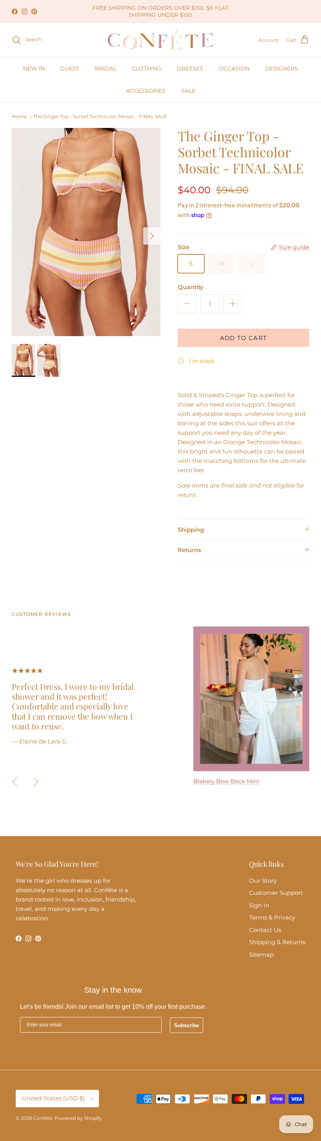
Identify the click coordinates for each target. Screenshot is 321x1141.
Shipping (191, 529)
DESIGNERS (281, 68)
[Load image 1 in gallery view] (86, 232)
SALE (188, 90)
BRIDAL (105, 68)
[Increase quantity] (232, 303)
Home (19, 117)
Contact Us (265, 930)
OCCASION (234, 68)
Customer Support (276, 892)
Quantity (191, 287)
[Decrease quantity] (187, 303)
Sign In (259, 905)
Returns (189, 550)
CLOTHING (146, 68)
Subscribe (186, 1025)
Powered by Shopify (78, 1118)
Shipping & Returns (277, 942)
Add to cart (243, 338)
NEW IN (34, 68)
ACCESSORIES (146, 90)
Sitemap (261, 954)
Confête (42, 1118)
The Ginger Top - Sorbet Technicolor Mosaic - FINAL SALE (100, 117)
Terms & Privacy (272, 917)
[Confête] (160, 40)
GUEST (69, 68)
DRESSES (190, 68)
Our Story (263, 880)
